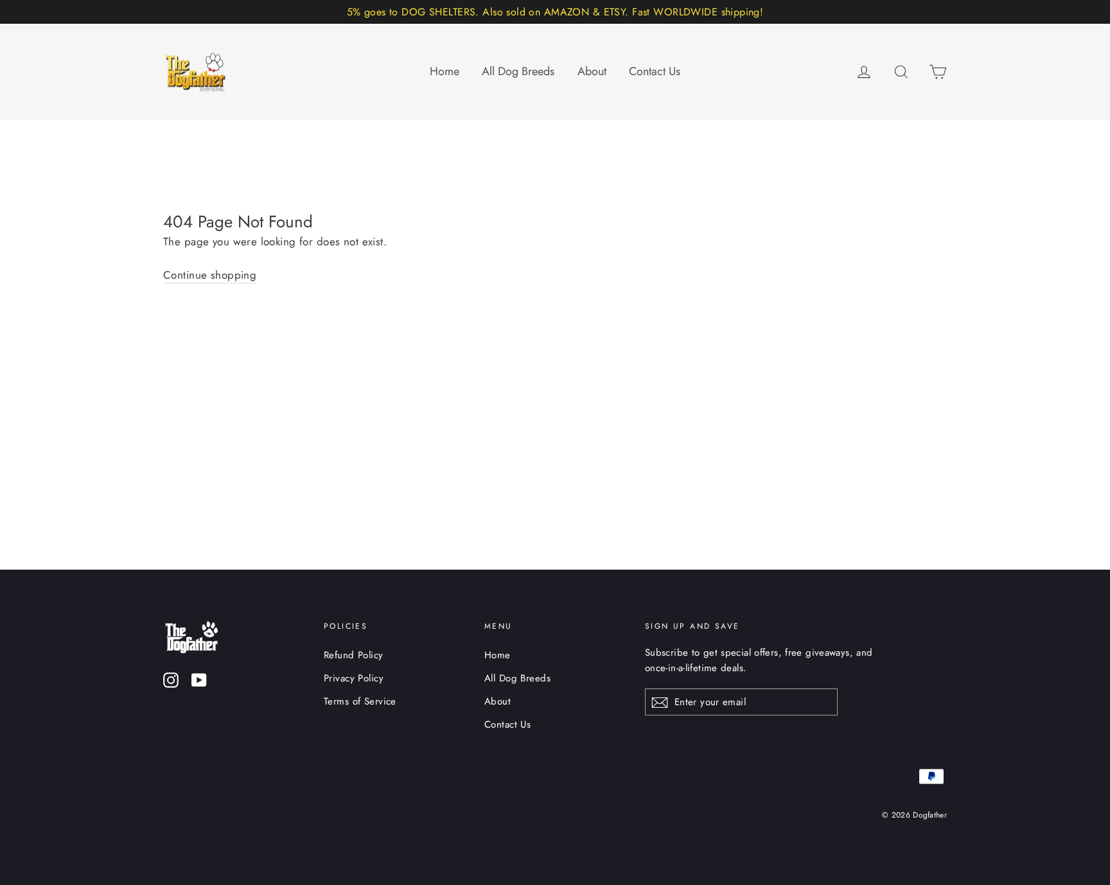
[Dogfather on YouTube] (199, 678)
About (591, 71)
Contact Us (654, 71)
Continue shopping (209, 275)
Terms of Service (360, 701)
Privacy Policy (353, 678)
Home (444, 71)
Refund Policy (353, 655)
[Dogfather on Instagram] (171, 678)
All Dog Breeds (518, 71)
